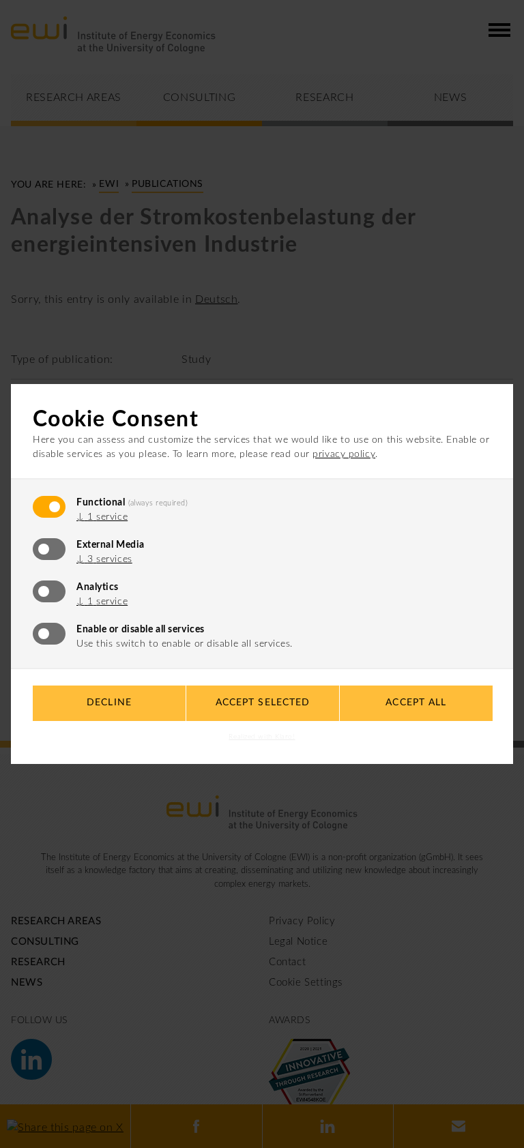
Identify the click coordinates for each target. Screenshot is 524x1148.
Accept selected (263, 702)
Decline (109, 702)
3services (104, 559)
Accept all (415, 702)
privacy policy (343, 454)
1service (102, 517)
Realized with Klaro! (262, 736)
